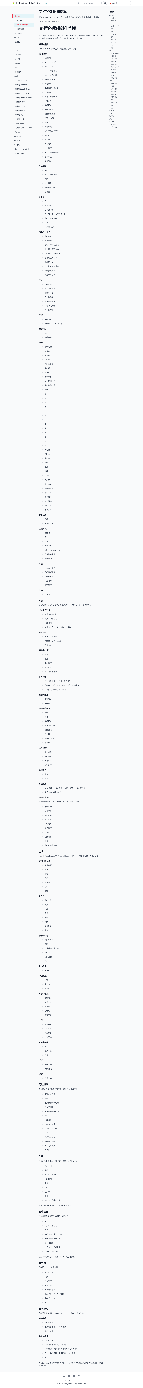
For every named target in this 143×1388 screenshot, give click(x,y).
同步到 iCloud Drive (22, 93)
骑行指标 (113, 70)
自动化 (16, 76)
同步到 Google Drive (22, 89)
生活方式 (113, 42)
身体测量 (113, 20)
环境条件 (113, 72)
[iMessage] (69, 1376)
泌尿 (112, 108)
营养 (112, 37)
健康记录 (113, 40)
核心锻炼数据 (115, 53)
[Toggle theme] (105, 3)
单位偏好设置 (19, 29)
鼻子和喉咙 (114, 97)
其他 (112, 48)
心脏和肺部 (114, 89)
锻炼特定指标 (115, 67)
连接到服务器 (19, 119)
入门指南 (17, 16)
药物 (16, 68)
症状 (16, 50)
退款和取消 (19, 33)
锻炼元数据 (114, 78)
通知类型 (113, 124)
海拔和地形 (114, 64)
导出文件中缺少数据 (22, 149)
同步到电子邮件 (20, 110)
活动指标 (113, 18)
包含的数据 (114, 127)
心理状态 (18, 72)
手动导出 (17, 132)
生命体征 (113, 34)
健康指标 (18, 42)
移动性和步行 (115, 26)
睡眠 (112, 31)
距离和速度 (114, 59)
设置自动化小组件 (21, 80)
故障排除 (17, 145)
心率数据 (113, 61)
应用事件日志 (19, 153)
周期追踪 (18, 55)
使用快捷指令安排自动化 (23, 128)
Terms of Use (77, 1380)
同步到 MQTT (20, 102)
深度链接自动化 (20, 123)
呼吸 (112, 29)
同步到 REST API (21, 106)
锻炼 (110, 50)
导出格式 (17, 37)
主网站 (45, 3)
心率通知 (18, 63)
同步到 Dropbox (21, 85)
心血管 (113, 23)
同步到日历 (19, 115)
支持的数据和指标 (21, 25)
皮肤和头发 (114, 102)
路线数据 (113, 75)
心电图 (17, 59)
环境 (112, 45)
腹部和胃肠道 (115, 83)
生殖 (112, 100)
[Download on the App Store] (64, 1376)
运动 (16, 46)
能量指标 (113, 56)
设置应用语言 (19, 20)
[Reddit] (79, 1376)
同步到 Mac (18, 136)
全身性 (113, 86)
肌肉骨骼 (113, 91)
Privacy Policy (65, 1380)
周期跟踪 (111, 111)
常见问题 (17, 140)
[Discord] (74, 1376)
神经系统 (113, 94)
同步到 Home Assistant (23, 98)
